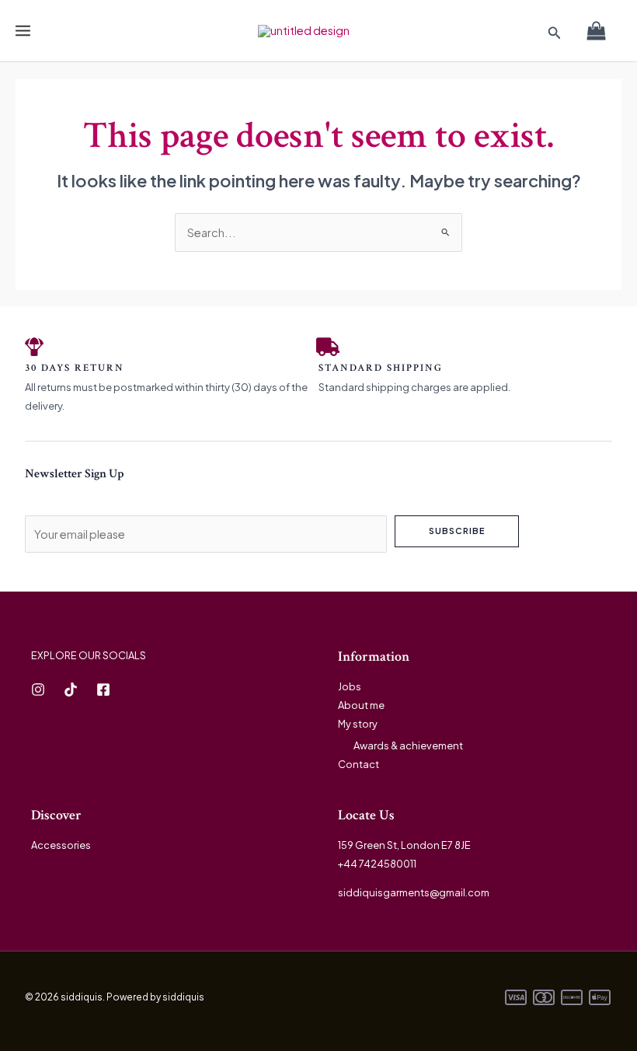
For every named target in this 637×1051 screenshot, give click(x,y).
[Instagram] (38, 690)
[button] (555, 33)
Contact (358, 764)
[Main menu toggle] (23, 30)
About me (361, 705)
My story (358, 724)
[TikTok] (71, 690)
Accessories (61, 845)
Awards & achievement (408, 745)
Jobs (349, 686)
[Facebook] (103, 690)
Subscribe (457, 531)
